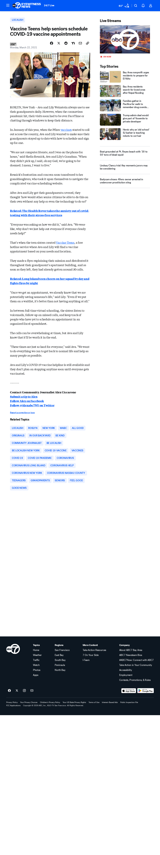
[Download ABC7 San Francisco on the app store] (128, 690)
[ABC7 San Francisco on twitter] (17, 691)
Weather (37, 655)
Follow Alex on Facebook (27, 401)
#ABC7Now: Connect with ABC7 (136, 660)
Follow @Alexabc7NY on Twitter (32, 405)
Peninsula (60, 665)
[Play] (125, 39)
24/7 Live (49, 5)
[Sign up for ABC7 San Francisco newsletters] (32, 691)
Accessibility (125, 670)
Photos (36, 670)
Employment (125, 675)
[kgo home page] (13, 649)
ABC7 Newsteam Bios (130, 655)
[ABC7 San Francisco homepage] (26, 5)
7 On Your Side (91, 655)
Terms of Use (94, 702)
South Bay (60, 660)
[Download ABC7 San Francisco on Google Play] (145, 690)
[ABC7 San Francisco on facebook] (9, 691)
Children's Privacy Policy (50, 702)
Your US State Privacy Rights (74, 702)
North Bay (60, 670)
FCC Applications (13, 705)
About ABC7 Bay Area (130, 650)
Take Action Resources (94, 650)
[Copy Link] (87, 43)
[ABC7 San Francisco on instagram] (24, 691)
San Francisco (62, 650)
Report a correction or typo (22, 412)
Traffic (36, 660)
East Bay (59, 655)
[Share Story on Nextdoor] (73, 43)
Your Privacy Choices (29, 702)
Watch (36, 665)
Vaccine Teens (65, 242)
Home (36, 650)
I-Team (86, 660)
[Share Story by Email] (80, 43)
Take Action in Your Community (135, 665)
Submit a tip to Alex (23, 396)
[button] (8, 5)
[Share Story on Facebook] (51, 43)
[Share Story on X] (58, 43)
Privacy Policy (12, 702)
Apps (35, 675)
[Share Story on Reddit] (66, 43)
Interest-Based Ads (110, 702)
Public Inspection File (129, 702)
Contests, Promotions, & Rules (135, 680)
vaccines (66, 130)
